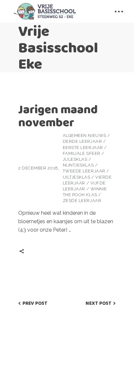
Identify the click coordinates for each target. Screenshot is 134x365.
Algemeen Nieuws (84, 135)
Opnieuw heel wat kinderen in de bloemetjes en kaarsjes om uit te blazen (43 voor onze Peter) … (65, 221)
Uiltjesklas (76, 177)
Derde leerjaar (82, 141)
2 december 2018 (38, 168)
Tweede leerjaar (84, 171)
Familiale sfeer (81, 153)
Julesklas (75, 159)
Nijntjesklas (78, 165)
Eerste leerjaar (83, 147)
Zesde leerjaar (82, 200)
